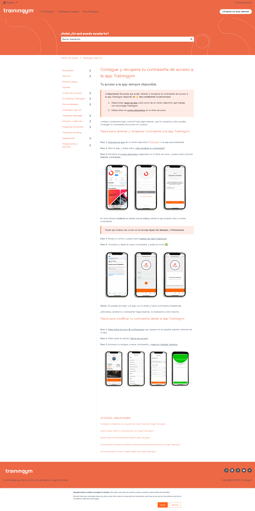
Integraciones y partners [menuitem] (70, 145)
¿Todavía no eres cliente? (235, 11)
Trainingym (154, 142)
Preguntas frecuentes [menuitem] (72, 126)
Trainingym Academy (68, 11)
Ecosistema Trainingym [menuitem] (73, 98)
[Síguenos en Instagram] (226, 470)
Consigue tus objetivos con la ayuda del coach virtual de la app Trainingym (132, 424)
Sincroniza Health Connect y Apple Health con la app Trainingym (128, 451)
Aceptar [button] (162, 505)
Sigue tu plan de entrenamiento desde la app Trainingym (125, 437)
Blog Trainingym (90, 11)
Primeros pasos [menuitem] (70, 81)
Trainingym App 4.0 (92, 57)
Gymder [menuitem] (66, 87)
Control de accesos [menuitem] (72, 93)
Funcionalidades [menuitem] (70, 104)
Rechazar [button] (175, 505)
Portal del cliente (243, 2)
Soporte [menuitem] (66, 76)
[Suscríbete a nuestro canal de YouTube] (244, 470)
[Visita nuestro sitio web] (250, 470)
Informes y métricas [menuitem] (72, 121)
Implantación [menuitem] (68, 138)
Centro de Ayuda (69, 57)
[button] (90, 70)
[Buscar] (191, 39)
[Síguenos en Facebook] (238, 470)
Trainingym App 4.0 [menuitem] (71, 110)
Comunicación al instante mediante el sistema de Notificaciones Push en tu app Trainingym (140, 444)
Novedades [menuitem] (67, 70)
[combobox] (125, 39)
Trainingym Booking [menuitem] (71, 132)
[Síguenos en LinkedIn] (232, 470)
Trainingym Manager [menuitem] (72, 115)
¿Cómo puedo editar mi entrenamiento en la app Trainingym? (127, 431)
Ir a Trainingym (47, 11)
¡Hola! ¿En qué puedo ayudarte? (85, 33)
